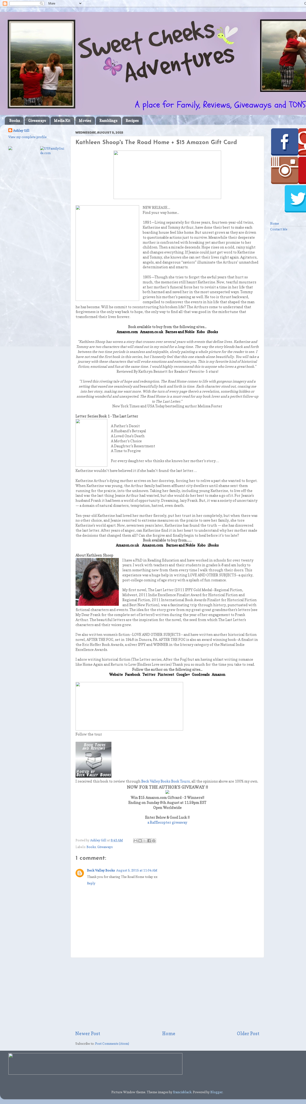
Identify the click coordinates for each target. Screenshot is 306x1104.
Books (14, 120)
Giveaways (37, 120)
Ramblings (108, 120)
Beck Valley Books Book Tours (165, 781)
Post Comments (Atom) (112, 1043)
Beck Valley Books (101, 870)
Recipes (132, 120)
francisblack (182, 1092)
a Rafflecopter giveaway (167, 822)
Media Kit (62, 120)
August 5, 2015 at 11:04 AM (136, 870)
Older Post (248, 1033)
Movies (85, 120)
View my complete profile (27, 137)
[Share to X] (144, 840)
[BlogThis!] (140, 840)
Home (168, 1033)
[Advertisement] (167, 994)
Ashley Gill (21, 130)
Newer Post (87, 1033)
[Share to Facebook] (149, 840)
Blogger (216, 1092)
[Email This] (135, 840)
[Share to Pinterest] (153, 840)
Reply (91, 883)
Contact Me (278, 229)
